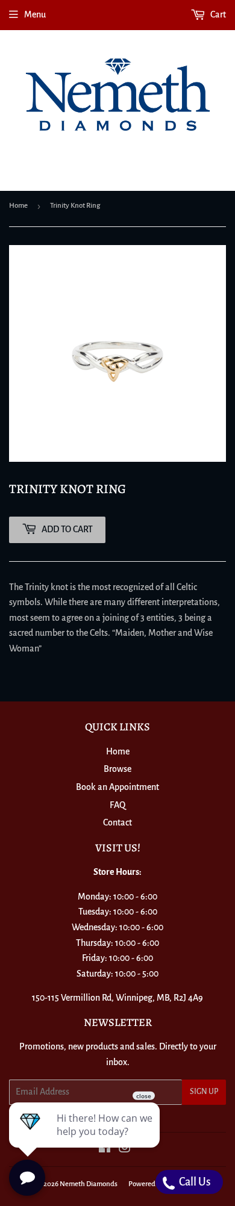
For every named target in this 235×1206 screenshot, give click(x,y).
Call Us (194, 1182)
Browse (117, 769)
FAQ (117, 805)
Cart (217, 14)
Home (18, 206)
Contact (117, 822)
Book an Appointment (117, 787)
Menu (35, 14)
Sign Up (204, 1091)
